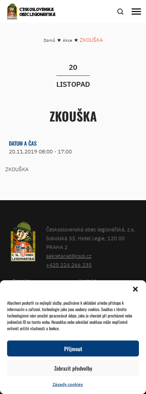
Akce (67, 40)
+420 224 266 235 (69, 264)
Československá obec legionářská (37, 12)
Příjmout (73, 349)
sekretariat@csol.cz (68, 256)
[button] (135, 289)
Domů (49, 40)
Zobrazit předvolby (73, 368)
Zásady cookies (67, 384)
